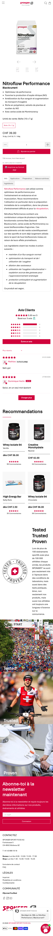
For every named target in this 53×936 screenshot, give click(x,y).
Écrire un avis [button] (26, 341)
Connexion (26, 821)
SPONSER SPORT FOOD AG (19, 923)
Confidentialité (8, 883)
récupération (42, 208)
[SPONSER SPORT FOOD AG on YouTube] (10, 899)
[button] (16, 324)
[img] (9, 357)
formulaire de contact (11, 864)
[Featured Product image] (14, 431)
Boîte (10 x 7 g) (9, 125)
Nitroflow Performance (15, 188)
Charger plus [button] (26, 397)
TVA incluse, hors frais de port (14, 158)
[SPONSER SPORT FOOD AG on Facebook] (4, 899)
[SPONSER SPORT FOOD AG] (26, 3)
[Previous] (19, 62)
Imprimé (6, 877)
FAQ (4, 867)
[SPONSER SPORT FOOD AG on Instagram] (7, 899)
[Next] (34, 62)
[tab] (6, 178)
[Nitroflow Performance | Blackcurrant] (27, 34)
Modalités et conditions (12, 880)
